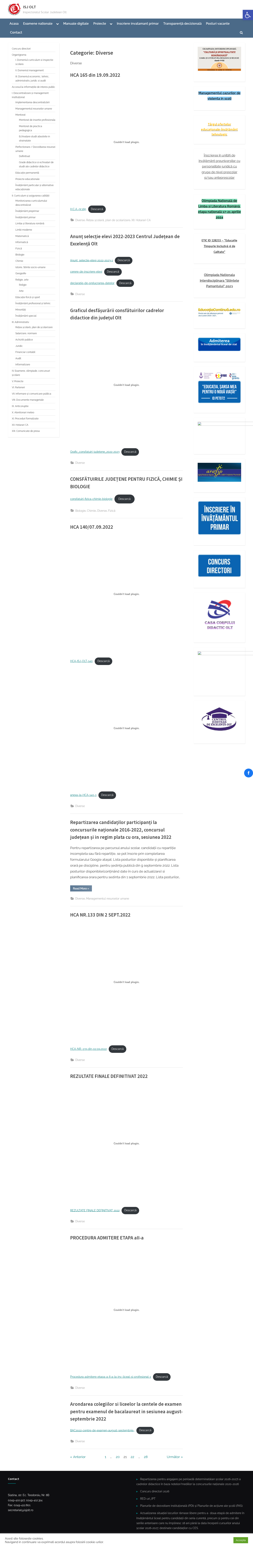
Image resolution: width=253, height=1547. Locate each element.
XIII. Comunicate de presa (26, 431)
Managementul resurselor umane (107, 898)
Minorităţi (20, 309)
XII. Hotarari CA (141, 220)
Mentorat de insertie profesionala (37, 120)
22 (132, 1457)
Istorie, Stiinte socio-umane (30, 267)
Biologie (80, 510)
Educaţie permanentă (27, 172)
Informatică (21, 242)
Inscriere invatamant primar (138, 23)
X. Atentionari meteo (23, 412)
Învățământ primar (25, 217)
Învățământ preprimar (27, 211)
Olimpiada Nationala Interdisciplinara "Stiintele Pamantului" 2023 (219, 280)
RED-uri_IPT (148, 1498)
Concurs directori (21, 48)
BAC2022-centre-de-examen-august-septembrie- (102, 1430)
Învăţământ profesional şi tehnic (33, 303)
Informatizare (22, 364)
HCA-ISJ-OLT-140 (81, 661)
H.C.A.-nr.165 (78, 209)
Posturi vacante (218, 23)
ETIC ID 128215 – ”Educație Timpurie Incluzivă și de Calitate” (219, 246)
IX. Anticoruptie (20, 406)
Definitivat (24, 156)
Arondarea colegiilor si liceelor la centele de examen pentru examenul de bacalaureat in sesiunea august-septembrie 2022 (126, 1411)
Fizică (111, 510)
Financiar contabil (25, 352)
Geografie (20, 273)
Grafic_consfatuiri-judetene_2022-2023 (94, 451)
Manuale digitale (76, 23)
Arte (21, 291)
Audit (18, 358)
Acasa (14, 23)
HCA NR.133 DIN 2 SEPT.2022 (100, 915)
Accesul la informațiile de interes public (33, 87)
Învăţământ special (25, 315)
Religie (22, 284)
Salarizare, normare (26, 333)
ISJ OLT (29, 6)
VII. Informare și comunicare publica (31, 393)
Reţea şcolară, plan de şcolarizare (108, 220)
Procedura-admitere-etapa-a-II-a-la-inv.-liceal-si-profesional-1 (110, 1376)
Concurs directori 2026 (154, 1491)
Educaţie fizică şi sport (27, 297)
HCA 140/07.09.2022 (91, 527)
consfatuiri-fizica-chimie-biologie (91, 498)
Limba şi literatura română (29, 223)
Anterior (79, 1457)
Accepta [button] (241, 1540)
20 (118, 1457)
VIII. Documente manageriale (28, 399)
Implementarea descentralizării (32, 102)
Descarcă (97, 209)
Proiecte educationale (27, 179)
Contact (16, 32)
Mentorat (20, 114)
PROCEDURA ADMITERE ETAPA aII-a (107, 1238)
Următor (173, 1457)
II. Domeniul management (29, 70)
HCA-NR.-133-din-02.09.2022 (88, 1048)
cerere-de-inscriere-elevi (86, 271)
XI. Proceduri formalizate (25, 418)
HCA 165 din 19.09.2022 (95, 75)
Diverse (80, 220)
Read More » (82, 889)
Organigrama (19, 54)
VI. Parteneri (18, 387)
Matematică (22, 236)
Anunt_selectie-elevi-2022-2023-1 (91, 260)
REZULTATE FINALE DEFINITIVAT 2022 (109, 1076)
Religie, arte (21, 279)
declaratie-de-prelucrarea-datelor (92, 283)
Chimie (91, 510)
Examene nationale (38, 23)
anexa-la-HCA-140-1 (83, 795)
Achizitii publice (24, 339)
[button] (248, 15)
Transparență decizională (182, 23)
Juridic (19, 346)
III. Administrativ (20, 322)
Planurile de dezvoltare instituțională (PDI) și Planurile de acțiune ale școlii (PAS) (191, 1505)
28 (146, 1457)
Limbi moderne (23, 229)
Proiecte (99, 23)
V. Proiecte (17, 381)
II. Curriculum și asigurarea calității (30, 195)
